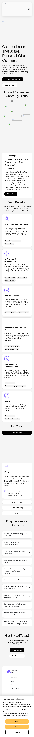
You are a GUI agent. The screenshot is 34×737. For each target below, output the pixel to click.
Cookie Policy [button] (14, 713)
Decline (17, 726)
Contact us (14, 692)
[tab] (17, 433)
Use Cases (14, 677)
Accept (17, 721)
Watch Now (11, 194)
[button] (29, 9)
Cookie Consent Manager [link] (9, 699)
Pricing (12, 681)
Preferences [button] (25, 715)
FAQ (12, 684)
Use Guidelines (15, 688)
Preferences (17, 732)
